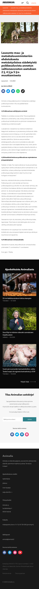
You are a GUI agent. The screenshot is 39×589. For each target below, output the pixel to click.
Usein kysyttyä (6, 488)
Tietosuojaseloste (20, 573)
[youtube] (20, 552)
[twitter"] (17, 434)
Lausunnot (5, 8)
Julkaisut (5, 483)
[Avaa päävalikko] (22, 3)
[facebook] (4, 552)
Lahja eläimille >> (7, 492)
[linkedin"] (22, 434)
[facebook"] (12, 434)
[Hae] (27, 3)
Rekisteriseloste (7, 573)
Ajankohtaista (6, 479)
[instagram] (15, 552)
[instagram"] (27, 434)
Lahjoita (33, 3)
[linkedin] (10, 552)
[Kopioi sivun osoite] (23, 91)
